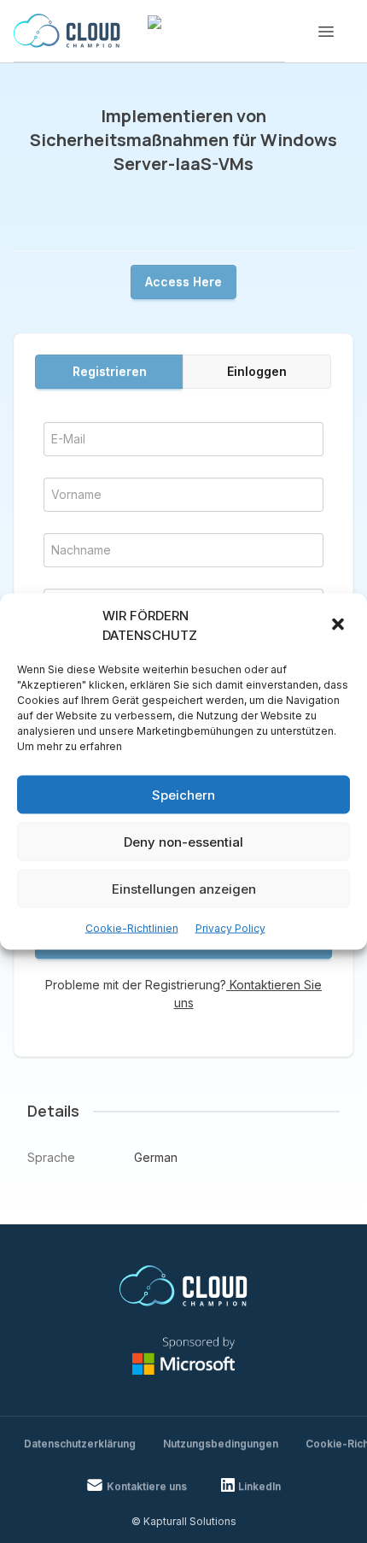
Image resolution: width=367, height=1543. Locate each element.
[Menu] (326, 32)
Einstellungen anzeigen (184, 888)
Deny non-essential (183, 841)
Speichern (183, 794)
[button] (339, 625)
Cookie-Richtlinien (131, 928)
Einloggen (257, 371)
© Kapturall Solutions (183, 1521)
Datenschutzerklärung (80, 1443)
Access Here (183, 281)
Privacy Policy (230, 928)
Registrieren (110, 371)
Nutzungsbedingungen (220, 1443)
